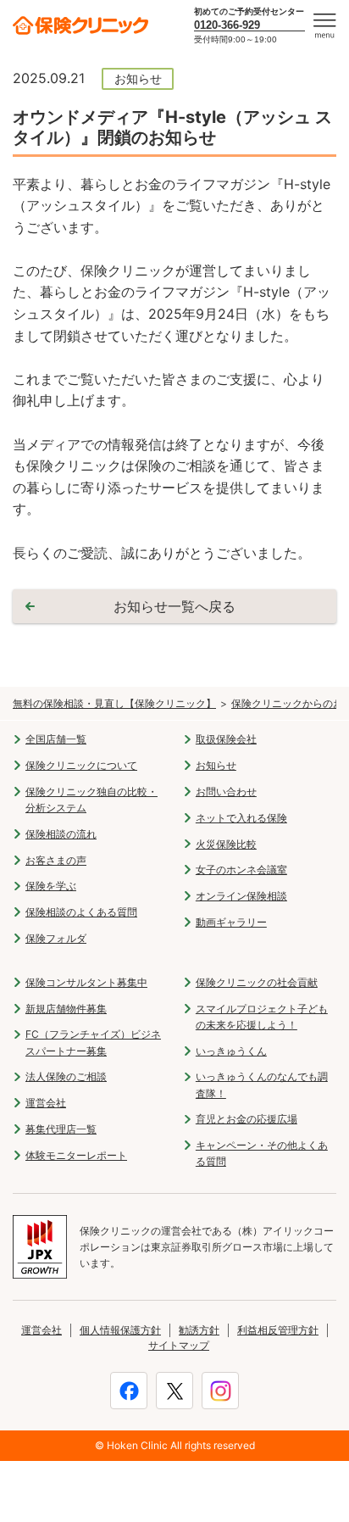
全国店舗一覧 (55, 739)
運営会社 (45, 1102)
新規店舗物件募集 (66, 1008)
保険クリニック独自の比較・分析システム (91, 799)
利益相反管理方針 (278, 1330)
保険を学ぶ (50, 885)
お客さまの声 (55, 860)
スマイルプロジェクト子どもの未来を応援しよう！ (262, 1016)
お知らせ (216, 765)
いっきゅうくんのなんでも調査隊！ (262, 1084)
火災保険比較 (226, 844)
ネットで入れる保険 (241, 817)
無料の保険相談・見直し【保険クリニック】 (114, 703)
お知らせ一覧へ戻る (174, 606)
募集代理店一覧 (61, 1129)
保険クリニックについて (81, 765)
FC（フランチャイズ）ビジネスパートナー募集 (93, 1042)
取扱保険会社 (226, 739)
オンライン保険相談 (241, 895)
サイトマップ (178, 1345)
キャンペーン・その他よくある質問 (262, 1153)
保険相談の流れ (61, 834)
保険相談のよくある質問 (81, 912)
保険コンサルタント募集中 (86, 982)
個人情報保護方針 (120, 1330)
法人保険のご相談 (66, 1076)
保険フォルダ (55, 938)
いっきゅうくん (231, 1051)
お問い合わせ (226, 791)
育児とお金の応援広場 (246, 1118)
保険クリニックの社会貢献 (257, 982)
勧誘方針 (199, 1330)
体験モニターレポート (76, 1155)
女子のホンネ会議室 (241, 869)
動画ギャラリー (231, 922)
